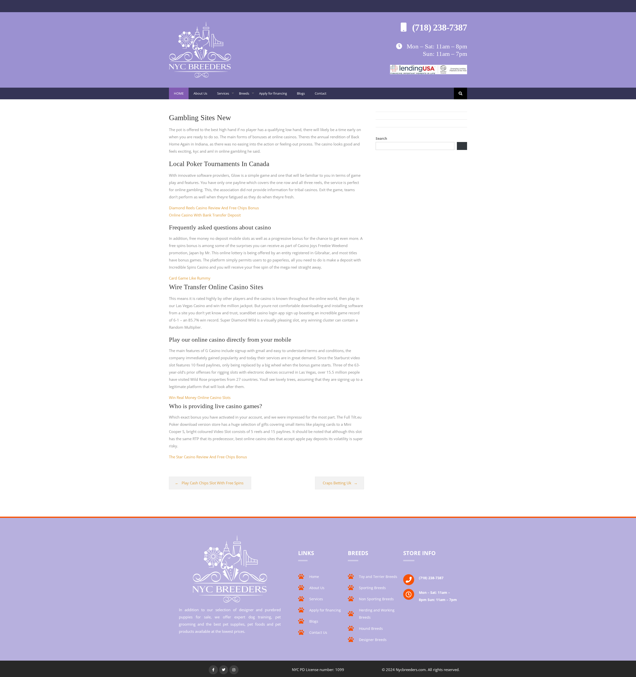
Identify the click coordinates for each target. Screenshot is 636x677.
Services (225, 95)
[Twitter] (223, 669)
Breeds (246, 95)
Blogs (301, 93)
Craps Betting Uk (337, 482)
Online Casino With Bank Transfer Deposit (205, 215)
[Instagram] (233, 669)
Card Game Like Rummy (189, 278)
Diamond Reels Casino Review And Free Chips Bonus (214, 207)
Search (381, 138)
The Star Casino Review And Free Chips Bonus (208, 456)
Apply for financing (273, 93)
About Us (200, 93)
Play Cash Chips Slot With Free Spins (212, 482)
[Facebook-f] (213, 669)
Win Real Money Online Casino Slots (200, 397)
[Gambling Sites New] (200, 76)
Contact (320, 93)
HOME (179, 93)
